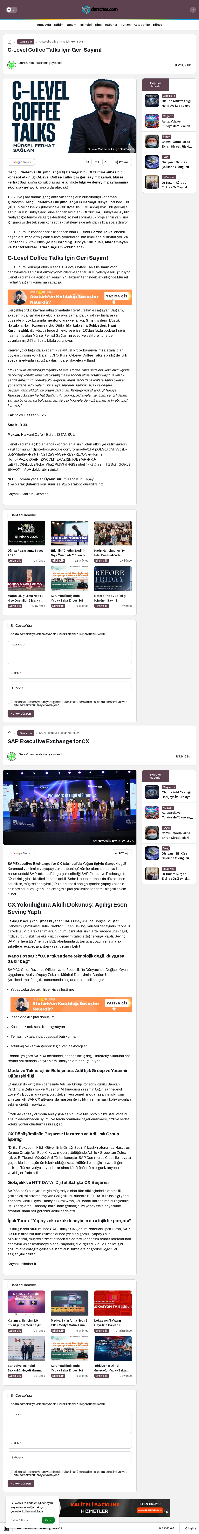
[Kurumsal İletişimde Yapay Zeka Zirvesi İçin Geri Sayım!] (69, 587)
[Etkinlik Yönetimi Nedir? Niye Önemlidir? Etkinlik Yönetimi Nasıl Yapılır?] (69, 542)
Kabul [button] (48, 1520)
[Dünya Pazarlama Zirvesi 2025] (26, 542)
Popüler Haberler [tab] (155, 85)
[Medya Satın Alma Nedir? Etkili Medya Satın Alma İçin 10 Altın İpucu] (69, 1312)
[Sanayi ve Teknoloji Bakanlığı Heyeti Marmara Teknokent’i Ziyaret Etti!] (26, 1357)
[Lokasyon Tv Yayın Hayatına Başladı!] (113, 1312)
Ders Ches (26, 62)
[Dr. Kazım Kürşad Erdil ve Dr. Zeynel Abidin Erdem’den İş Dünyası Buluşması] (169, 182)
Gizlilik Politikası (19, 1520)
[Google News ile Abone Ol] (21, 162)
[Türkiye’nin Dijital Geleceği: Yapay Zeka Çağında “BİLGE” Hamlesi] (113, 1357)
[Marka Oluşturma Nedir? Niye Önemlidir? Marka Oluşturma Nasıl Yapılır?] (26, 587)
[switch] (11, 10)
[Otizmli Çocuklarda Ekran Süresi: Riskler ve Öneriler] (169, 142)
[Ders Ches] (99, 9)
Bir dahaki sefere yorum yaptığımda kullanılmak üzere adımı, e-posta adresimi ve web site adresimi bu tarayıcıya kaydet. (70, 703)
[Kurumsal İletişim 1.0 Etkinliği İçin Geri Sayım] (26, 1312)
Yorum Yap (167, 1528)
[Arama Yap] (193, 10)
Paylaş (191, 1528)
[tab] (182, 84)
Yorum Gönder (21, 713)
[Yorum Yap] (88, 162)
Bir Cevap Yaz (21, 626)
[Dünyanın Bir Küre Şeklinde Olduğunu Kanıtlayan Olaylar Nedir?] (169, 162)
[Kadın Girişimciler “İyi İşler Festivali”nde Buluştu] (113, 542)
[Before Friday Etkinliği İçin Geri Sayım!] (113, 587)
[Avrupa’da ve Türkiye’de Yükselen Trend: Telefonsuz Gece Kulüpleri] (169, 121)
